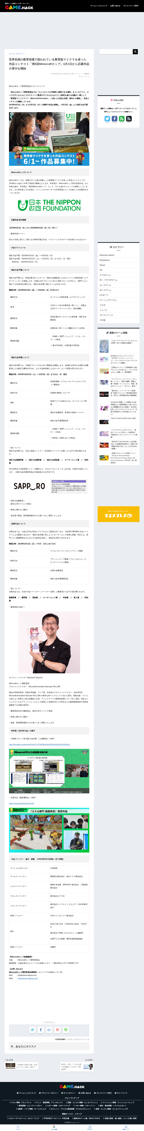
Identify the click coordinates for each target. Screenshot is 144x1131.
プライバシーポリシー (49, 1093)
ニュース (103, 310)
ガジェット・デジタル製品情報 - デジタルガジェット (71, 1109)
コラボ (102, 305)
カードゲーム (105, 285)
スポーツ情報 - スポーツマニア (58, 1106)
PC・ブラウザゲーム (108, 280)
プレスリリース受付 (130, 6)
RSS (129, 122)
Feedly (122, 122)
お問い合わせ (115, 6)
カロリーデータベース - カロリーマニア (24, 1118)
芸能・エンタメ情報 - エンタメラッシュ (83, 1102)
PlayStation (105, 260)
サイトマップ (122, 1093)
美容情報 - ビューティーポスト (30, 1106)
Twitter (107, 122)
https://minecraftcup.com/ (28, 978)
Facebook (114, 122)
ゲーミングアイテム (108, 300)
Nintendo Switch (107, 255)
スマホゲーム (105, 275)
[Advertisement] (72, 29)
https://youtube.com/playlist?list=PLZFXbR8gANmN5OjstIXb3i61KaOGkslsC (39, 744)
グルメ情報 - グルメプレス (21, 1102)
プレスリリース (83, 1039)
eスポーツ (71, 1039)
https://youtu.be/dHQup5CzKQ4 (21, 803)
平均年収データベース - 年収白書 (56, 1118)
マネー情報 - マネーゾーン (85, 1106)
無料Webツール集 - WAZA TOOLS (87, 1118)
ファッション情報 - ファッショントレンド (118, 1102)
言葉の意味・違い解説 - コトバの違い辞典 (121, 1118)
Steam (102, 265)
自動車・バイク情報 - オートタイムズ (32, 1109)
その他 (102, 320)
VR (101, 270)
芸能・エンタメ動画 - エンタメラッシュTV (112, 1109)
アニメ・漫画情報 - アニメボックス (49, 1102)
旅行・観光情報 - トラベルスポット (113, 1106)
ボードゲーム (105, 290)
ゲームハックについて (99, 6)
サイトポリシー (69, 1093)
